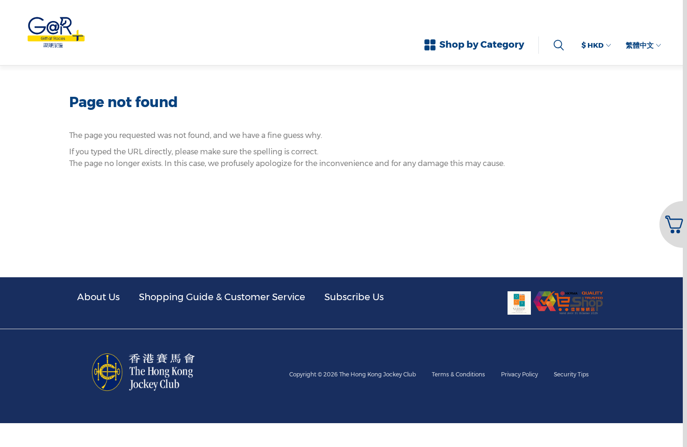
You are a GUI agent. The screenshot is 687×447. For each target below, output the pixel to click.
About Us (98, 297)
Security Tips (571, 374)
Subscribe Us (354, 297)
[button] (672, 224)
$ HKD (592, 45)
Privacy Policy (519, 374)
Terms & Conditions (458, 374)
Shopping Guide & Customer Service (222, 297)
